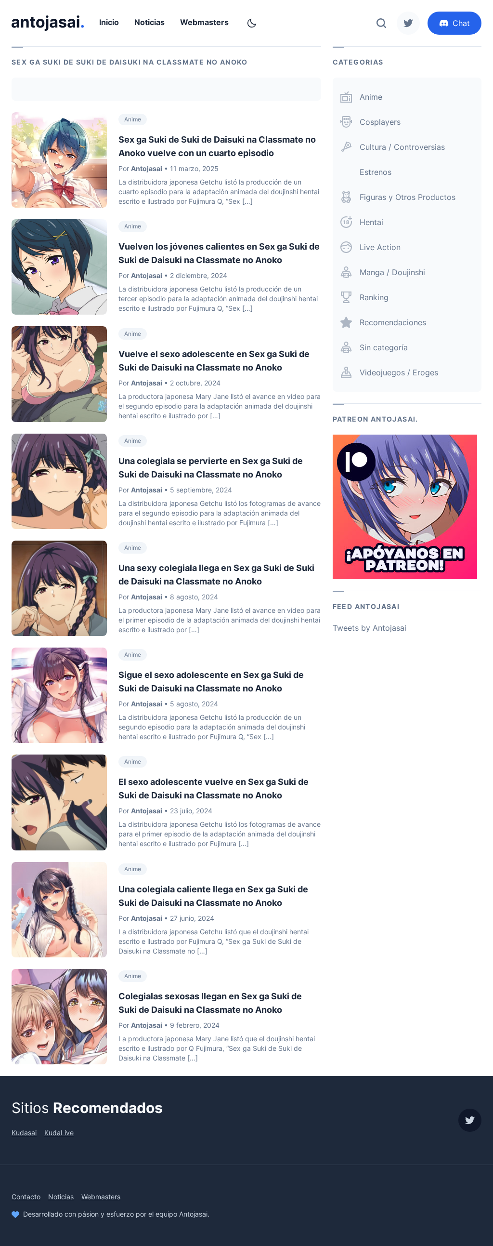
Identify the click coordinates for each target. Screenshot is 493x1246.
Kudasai (24, 1132)
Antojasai (146, 168)
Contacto (26, 1197)
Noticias (149, 22)
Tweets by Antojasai (369, 628)
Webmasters (204, 22)
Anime (132, 119)
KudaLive (59, 1132)
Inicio (109, 22)
